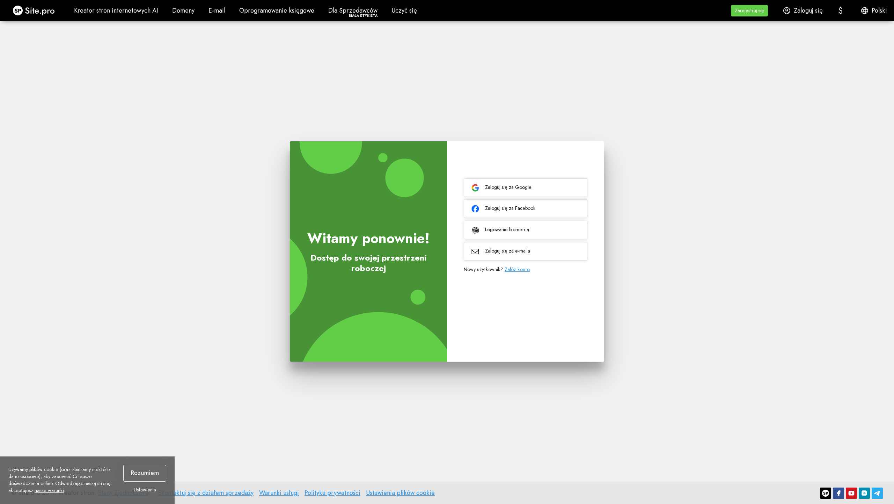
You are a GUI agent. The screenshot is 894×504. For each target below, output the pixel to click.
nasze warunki (49, 490)
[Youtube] (851, 493)
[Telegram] (877, 493)
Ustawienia (145, 489)
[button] (749, 10)
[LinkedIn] (864, 493)
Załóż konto (517, 269)
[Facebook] (838, 493)
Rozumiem (145, 472)
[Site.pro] (825, 493)
